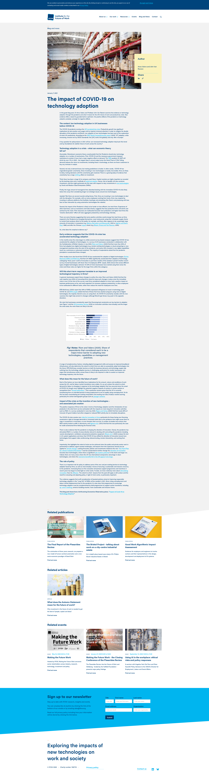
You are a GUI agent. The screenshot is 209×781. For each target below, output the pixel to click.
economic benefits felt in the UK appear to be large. (96, 457)
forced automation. (78, 390)
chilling (77, 175)
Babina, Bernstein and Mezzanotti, (98, 223)
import (84, 225)
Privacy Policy (84, 5)
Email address (110, 706)
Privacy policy (92, 767)
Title (107, 697)
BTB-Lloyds (74, 292)
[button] (103, 16)
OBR (109, 158)
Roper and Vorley (102, 411)
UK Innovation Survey (81, 304)
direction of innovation (118, 450)
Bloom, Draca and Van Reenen (104, 225)
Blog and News (144, 16)
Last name (137, 697)
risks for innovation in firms (91, 417)
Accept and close (146, 3)
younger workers (99, 396)
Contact (155, 16)
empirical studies (91, 181)
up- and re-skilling (66, 487)
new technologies (123, 183)
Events (134, 16)
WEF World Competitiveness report (99, 135)
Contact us (141, 769)
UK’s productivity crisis (92, 129)
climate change (71, 448)
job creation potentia (102, 453)
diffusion (75, 473)
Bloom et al (109, 434)
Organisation (138, 706)
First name (119, 697)
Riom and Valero (97, 244)
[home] (58, 17)
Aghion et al (94, 423)
